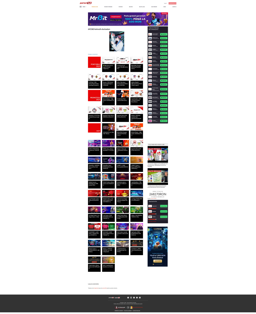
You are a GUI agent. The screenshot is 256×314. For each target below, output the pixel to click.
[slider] (152, 208)
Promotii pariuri (108, 6)
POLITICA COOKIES (127, 310)
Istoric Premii (153, 198)
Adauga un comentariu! (93, 54)
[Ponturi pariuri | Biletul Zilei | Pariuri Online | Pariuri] (86, 3)
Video (164, 6)
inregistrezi (96, 288)
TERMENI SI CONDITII (119, 310)
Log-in (165, 3)
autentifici (105, 288)
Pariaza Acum (164, 206)
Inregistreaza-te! (172, 3)
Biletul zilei (142, 6)
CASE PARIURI (154, 6)
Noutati (131, 6)
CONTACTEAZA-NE (136, 310)
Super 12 (174, 6)
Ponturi (121, 6)
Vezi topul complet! (152, 221)
